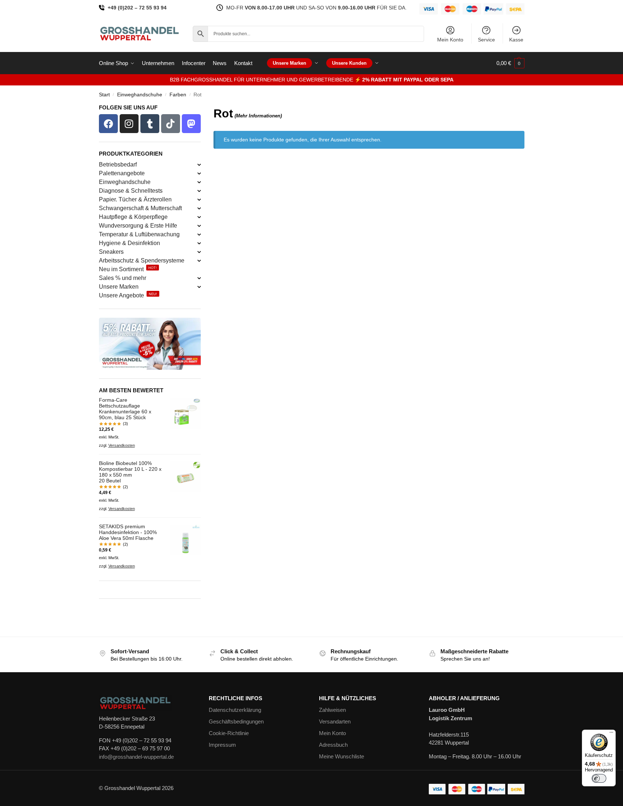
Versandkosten (121, 445)
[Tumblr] (149, 123)
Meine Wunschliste (341, 756)
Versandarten (335, 721)
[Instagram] (129, 123)
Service (486, 40)
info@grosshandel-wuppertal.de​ (136, 757)
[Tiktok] (170, 123)
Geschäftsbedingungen (236, 721)
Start (104, 94)
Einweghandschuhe (139, 94)
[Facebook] (108, 123)
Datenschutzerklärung (235, 710)
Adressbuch (333, 745)
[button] (510, 63)
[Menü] (611, 734)
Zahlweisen (332, 710)
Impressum (222, 745)
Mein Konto (450, 40)
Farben (177, 94)
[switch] (599, 778)
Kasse (516, 40)
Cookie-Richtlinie (229, 733)
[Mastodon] (191, 123)
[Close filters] (203, 109)
